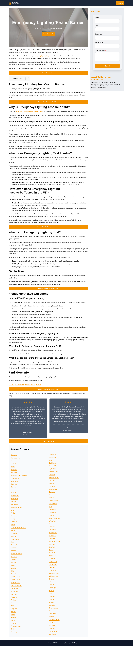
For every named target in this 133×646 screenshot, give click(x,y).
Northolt (13, 603)
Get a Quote (47, 34)
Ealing (13, 519)
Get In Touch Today (48, 73)
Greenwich (52, 512)
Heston (13, 542)
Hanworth (14, 594)
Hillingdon (52, 454)
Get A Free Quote (48, 441)
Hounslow (14, 516)
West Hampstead (16, 553)
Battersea (14, 484)
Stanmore (52, 515)
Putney (38, 384)
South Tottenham (54, 518)
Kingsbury (14, 608)
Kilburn (13, 510)
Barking (51, 590)
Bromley (51, 527)
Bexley (51, 616)
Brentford (14, 472)
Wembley (14, 551)
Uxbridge (52, 538)
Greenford (14, 548)
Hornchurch (53, 631)
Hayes (13, 614)
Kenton (13, 629)
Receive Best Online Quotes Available (48, 227)
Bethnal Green (53, 472)
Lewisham (52, 509)
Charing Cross (15, 545)
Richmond (14, 469)
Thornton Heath (16, 626)
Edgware (52, 492)
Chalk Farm (14, 574)
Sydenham (52, 469)
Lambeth (13, 559)
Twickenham (15, 490)
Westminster (15, 539)
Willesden (14, 533)
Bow (50, 506)
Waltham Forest (54, 573)
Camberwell (15, 588)
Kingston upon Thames (18, 527)
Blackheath (52, 535)
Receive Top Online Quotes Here (48, 288)
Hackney (52, 480)
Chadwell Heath (54, 619)
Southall (13, 568)
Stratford (52, 547)
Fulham (27, 384)
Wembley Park (15, 582)
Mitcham (13, 565)
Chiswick (11, 384)
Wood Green (53, 521)
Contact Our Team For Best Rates (48, 102)
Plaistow (52, 558)
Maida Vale (14, 504)
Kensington (14, 481)
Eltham (51, 579)
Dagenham (52, 622)
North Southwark (16, 585)
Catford (51, 498)
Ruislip (51, 524)
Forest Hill (52, 466)
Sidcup (51, 599)
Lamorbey (52, 605)
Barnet (51, 550)
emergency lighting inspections (44, 56)
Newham (52, 567)
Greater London (54, 553)
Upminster (52, 634)
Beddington (53, 463)
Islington (13, 617)
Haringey (52, 486)
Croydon (52, 474)
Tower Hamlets (54, 477)
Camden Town (15, 577)
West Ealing (15, 495)
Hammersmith (19, 384)
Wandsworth (15, 478)
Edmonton (52, 570)
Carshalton (52, 457)
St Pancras (14, 591)
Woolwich (52, 582)
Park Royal (14, 493)
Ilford (50, 593)
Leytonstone (53, 564)
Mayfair (13, 530)
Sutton (51, 460)
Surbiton (13, 562)
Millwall (51, 483)
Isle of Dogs (53, 503)
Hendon (13, 611)
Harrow (13, 620)
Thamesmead (53, 608)
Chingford (52, 596)
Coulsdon (52, 544)
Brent (12, 606)
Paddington (14, 498)
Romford (52, 625)
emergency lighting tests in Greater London (30, 111)
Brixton (13, 571)
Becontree (52, 614)
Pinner (51, 495)
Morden (13, 536)
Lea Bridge (52, 529)
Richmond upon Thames (19, 475)
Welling (51, 602)
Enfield (51, 585)
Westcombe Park (54, 541)
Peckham (14, 623)
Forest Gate (53, 561)
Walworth (14, 597)
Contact (120, 3)
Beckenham (53, 532)
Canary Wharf (53, 501)
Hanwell (13, 501)
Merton (13, 524)
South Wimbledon (16, 507)
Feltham (13, 600)
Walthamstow (53, 576)
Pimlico (13, 513)
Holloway (14, 632)
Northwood (52, 556)
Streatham (14, 556)
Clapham (14, 522)
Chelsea (13, 487)
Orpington (52, 611)
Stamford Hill (53, 489)
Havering (52, 628)
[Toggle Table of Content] (26, 78)
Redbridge (52, 587)
